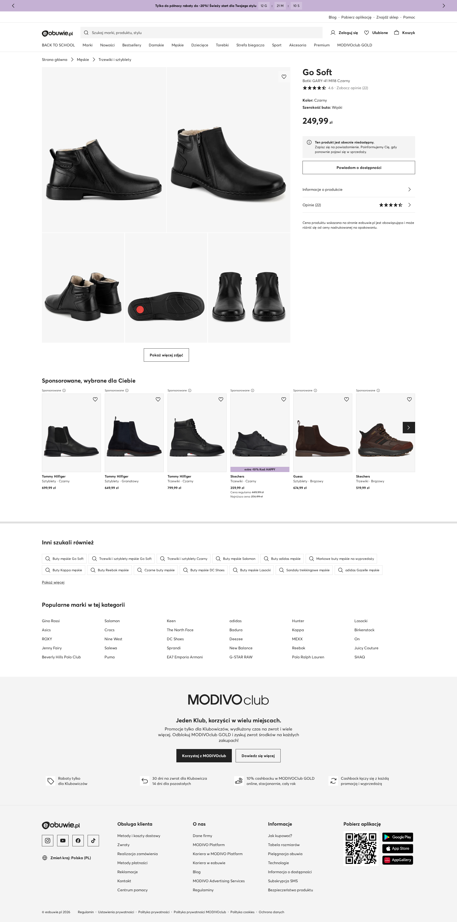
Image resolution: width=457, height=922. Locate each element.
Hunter (298, 620)
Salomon (112, 620)
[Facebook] (78, 840)
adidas (235, 620)
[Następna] (443, 5)
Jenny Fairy (52, 648)
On (357, 638)
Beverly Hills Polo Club (61, 657)
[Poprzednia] (13, 5)
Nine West (113, 638)
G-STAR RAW (241, 657)
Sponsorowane (51, 390)
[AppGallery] (397, 860)
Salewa (110, 648)
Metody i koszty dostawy (138, 835)
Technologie (278, 862)
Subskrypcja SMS (283, 880)
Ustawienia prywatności (116, 912)
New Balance (241, 648)
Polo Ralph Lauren (308, 657)
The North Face (180, 629)
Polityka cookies (242, 912)
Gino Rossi (51, 620)
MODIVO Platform (209, 844)
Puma (109, 657)
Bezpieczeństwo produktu (290, 889)
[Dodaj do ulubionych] (284, 76)
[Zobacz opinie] (409, 205)
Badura (236, 629)
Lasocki (361, 620)
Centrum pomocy (132, 889)
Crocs (109, 629)
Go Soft (317, 72)
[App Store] (397, 848)
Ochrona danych (271, 912)
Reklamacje (127, 871)
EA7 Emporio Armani (185, 657)
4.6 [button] (335, 87)
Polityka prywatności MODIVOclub (200, 912)
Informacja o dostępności (290, 871)
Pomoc (409, 17)
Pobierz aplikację (356, 17)
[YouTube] (63, 840)
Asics (46, 629)
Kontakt (124, 880)
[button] (104, 149)
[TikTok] (93, 840)
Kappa (298, 629)
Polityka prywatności (153, 912)
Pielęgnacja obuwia (285, 853)
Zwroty (123, 844)
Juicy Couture (366, 648)
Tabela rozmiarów (284, 844)
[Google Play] (397, 837)
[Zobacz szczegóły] (409, 189)
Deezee (236, 638)
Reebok (298, 648)
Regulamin (86, 912)
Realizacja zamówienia (137, 853)
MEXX (297, 638)
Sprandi (174, 648)
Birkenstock (364, 629)
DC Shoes (175, 638)
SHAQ (359, 657)
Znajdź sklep (387, 17)
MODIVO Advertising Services (219, 880)
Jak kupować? (280, 835)
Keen (171, 620)
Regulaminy (203, 889)
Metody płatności (132, 862)
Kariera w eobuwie (209, 862)
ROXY (47, 638)
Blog (333, 17)
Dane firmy (202, 835)
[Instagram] (47, 840)
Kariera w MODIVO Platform (218, 853)
